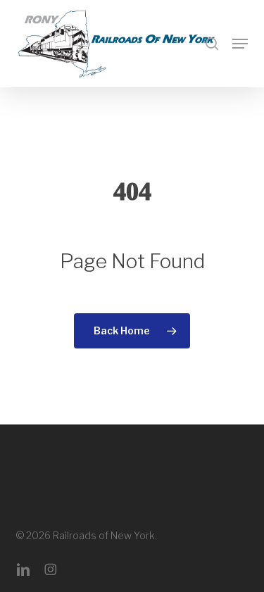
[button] (240, 44)
